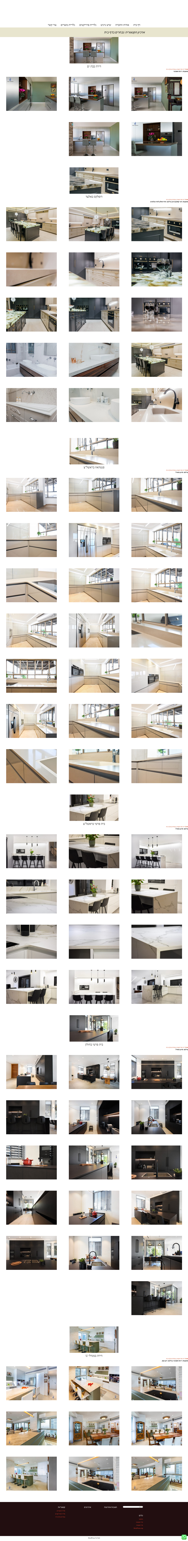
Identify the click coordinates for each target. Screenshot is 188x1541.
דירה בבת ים (94, 66)
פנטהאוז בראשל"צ (94, 467)
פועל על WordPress (94, 1538)
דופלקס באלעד (94, 196)
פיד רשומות (139, 1522)
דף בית (136, 24)
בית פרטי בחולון (94, 1044)
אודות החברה (122, 24)
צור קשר (52, 24)
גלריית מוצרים (68, 24)
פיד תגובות (139, 1525)
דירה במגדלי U (94, 1355)
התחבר (141, 1519)
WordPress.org (138, 1528)
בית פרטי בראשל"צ (94, 823)
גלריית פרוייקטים (87, 24)
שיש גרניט (106, 24)
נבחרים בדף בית (171, 69)
